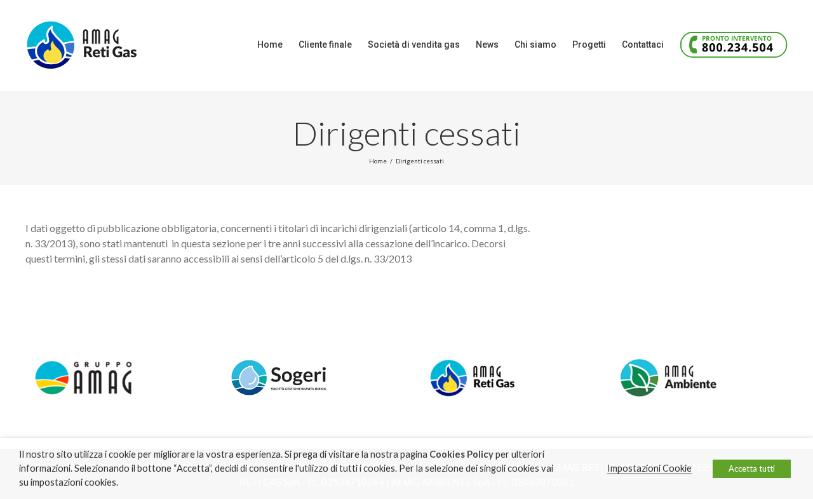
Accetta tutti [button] (752, 468)
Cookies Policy (461, 454)
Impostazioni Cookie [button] (649, 468)
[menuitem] (278, 44)
